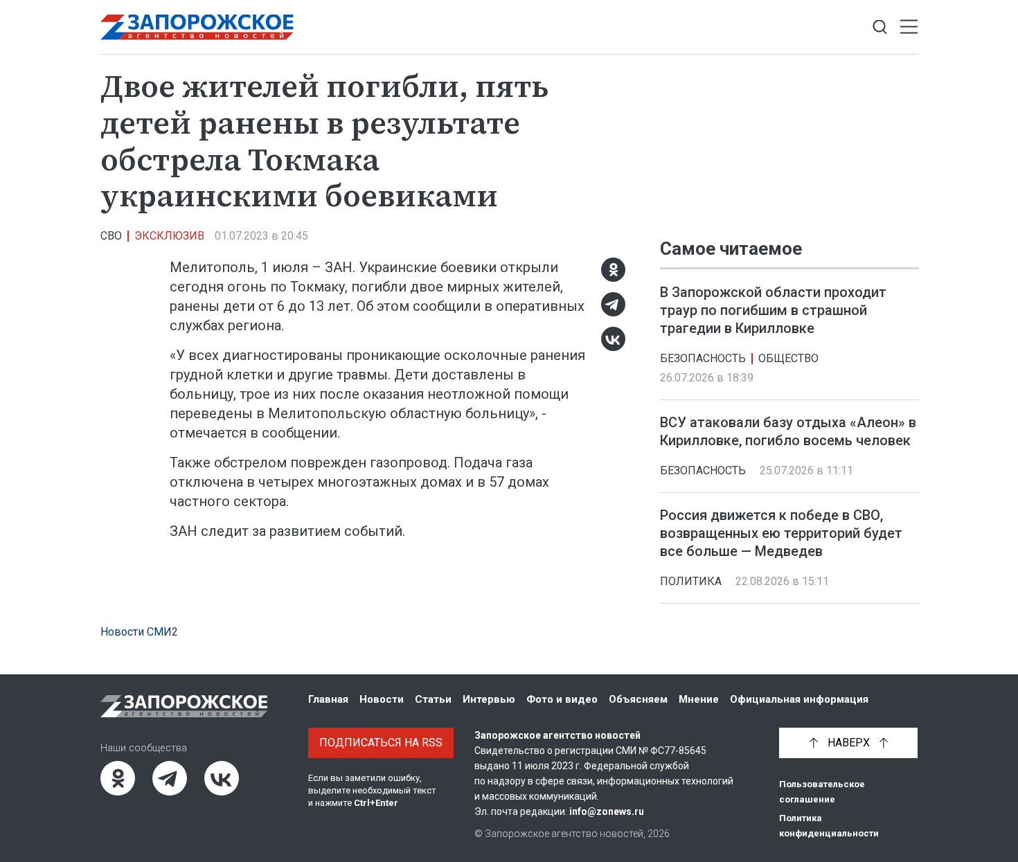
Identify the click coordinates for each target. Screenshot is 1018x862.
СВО (111, 235)
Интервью (489, 699)
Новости (381, 699)
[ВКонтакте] (613, 339)
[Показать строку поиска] (880, 27)
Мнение (699, 699)
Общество (788, 358)
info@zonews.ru (606, 811)
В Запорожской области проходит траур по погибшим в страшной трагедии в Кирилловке (773, 310)
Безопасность (703, 358)
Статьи (433, 699)
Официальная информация (799, 699)
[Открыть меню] (909, 27)
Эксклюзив (169, 235)
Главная (328, 699)
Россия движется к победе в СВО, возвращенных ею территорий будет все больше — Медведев (781, 533)
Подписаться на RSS (381, 742)
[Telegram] (613, 304)
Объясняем (638, 699)
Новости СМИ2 (139, 631)
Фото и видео (562, 699)
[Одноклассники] (613, 270)
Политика (691, 581)
